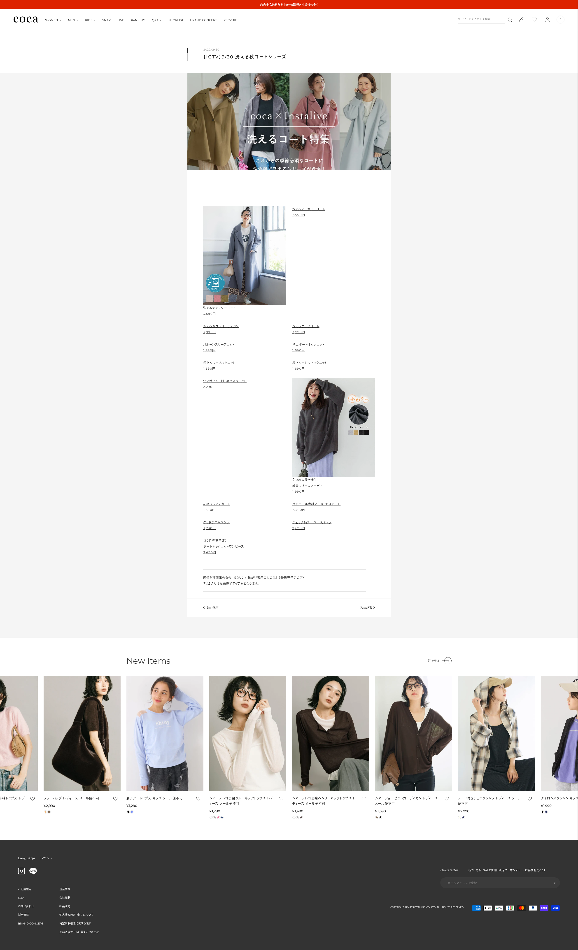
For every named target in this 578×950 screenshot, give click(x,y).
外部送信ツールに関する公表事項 (79, 932)
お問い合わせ (26, 906)
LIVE (120, 20)
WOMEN (51, 20)
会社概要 (64, 897)
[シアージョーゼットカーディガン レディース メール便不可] (413, 733)
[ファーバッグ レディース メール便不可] (82, 733)
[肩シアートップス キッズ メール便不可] (164, 733)
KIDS (88, 20)
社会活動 (64, 906)
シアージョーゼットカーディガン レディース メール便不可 (406, 801)
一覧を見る (432, 661)
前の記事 (213, 607)
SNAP (106, 20)
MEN (71, 20)
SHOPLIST (175, 20)
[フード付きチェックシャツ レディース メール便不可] (496, 733)
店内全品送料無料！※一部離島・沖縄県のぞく (289, 4)
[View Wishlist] (538, 19)
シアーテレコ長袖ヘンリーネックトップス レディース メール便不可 (324, 801)
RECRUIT (230, 20)
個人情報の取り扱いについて (76, 915)
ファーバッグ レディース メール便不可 (71, 798)
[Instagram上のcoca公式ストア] (21, 873)
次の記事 (366, 607)
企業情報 (64, 889)
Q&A (155, 20)
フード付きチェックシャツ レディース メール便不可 (490, 801)
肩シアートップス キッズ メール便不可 (154, 798)
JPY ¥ (44, 858)
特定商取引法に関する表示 (75, 923)
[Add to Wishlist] (32, 798)
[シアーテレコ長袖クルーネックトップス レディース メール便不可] (247, 733)
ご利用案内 (24, 889)
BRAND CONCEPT (203, 20)
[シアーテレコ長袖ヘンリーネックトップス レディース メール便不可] (330, 733)
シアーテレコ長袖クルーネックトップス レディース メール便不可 (241, 801)
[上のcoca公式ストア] (33, 873)
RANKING (138, 20)
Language (26, 858)
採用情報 (23, 915)
